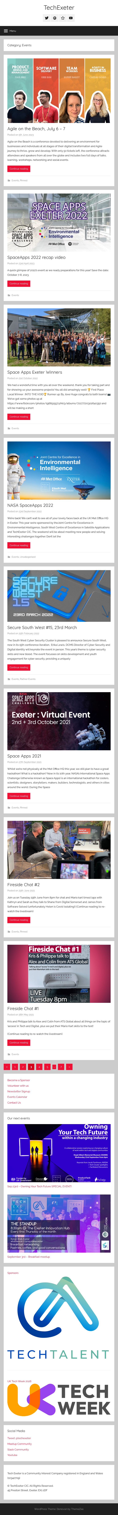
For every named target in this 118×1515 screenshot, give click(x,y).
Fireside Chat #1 (23, 1008)
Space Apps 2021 (24, 756)
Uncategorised (27, 557)
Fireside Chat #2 (23, 884)
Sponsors (12, 1272)
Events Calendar (17, 1096)
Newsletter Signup (18, 1091)
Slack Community (18, 1449)
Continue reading (19, 168)
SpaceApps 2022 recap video (36, 257)
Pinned (23, 180)
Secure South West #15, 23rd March (42, 627)
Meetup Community (19, 1443)
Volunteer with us (18, 1085)
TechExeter (59, 7)
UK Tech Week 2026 (19, 1381)
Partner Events (27, 679)
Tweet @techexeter (19, 1438)
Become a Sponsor (18, 1080)
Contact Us (14, 1102)
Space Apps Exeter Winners (34, 372)
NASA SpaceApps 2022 (30, 505)
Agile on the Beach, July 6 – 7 (36, 128)
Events (15, 180)
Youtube (12, 1455)
